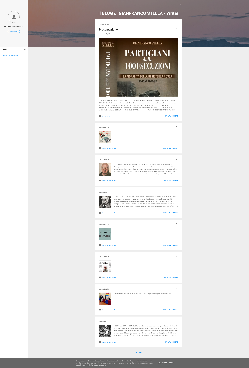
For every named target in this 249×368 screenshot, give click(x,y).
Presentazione (108, 29)
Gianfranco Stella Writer (13, 26)
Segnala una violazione (10, 56)
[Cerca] (180, 5)
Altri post (138, 352)
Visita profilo (14, 31)
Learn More (162, 363)
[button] (176, 29)
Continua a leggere (170, 116)
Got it (171, 363)
